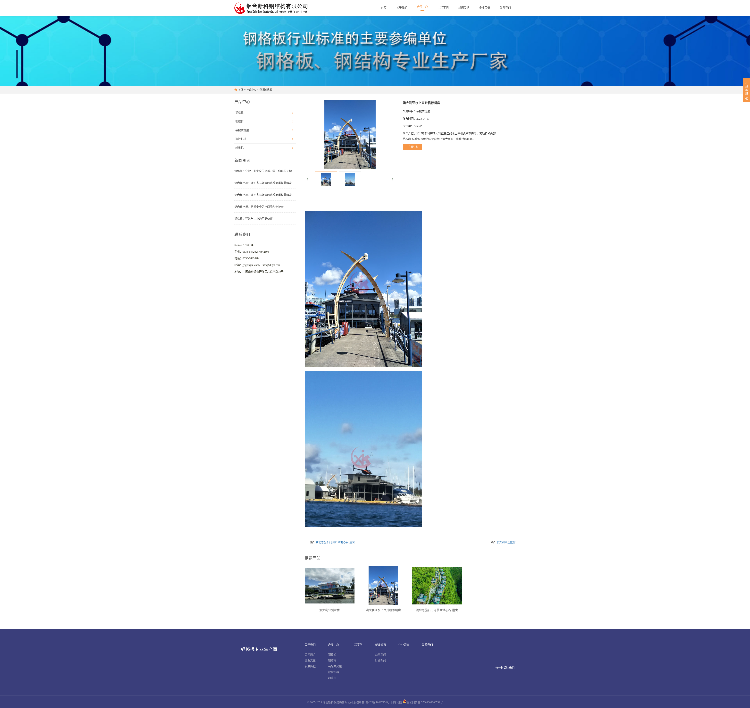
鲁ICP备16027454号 (377, 702)
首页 (240, 89)
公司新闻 (380, 654)
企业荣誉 (403, 644)
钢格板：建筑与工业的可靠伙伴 (253, 218)
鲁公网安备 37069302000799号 (425, 702)
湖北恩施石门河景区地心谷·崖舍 (335, 542)
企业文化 (310, 660)
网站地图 (396, 702)
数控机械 (240, 139)
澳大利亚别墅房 (506, 542)
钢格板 (239, 112)
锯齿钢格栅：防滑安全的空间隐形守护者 (259, 206)
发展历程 (310, 666)
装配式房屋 (266, 89)
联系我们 (427, 644)
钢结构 (239, 121)
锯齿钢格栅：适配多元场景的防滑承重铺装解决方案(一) (265, 194)
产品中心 (251, 89)
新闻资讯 (380, 644)
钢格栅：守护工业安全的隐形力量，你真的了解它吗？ (265, 171)
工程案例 (357, 644)
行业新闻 (380, 660)
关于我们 (310, 644)
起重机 (239, 147)
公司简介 (310, 654)
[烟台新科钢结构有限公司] (271, 7)
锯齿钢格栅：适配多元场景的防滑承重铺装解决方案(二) (265, 182)
